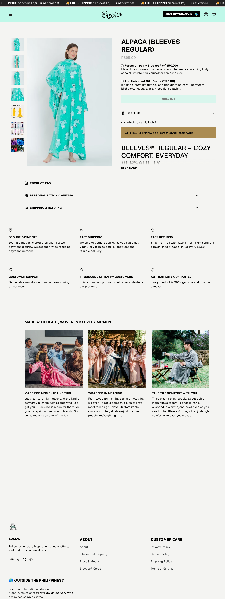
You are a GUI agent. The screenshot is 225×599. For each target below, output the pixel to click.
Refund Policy (160, 554)
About (84, 547)
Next (203, 358)
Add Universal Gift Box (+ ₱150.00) (149, 81)
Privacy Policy (160, 547)
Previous (27, 102)
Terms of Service (162, 568)
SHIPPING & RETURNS (46, 208)
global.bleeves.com (22, 593)
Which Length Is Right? (141, 122)
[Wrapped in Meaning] (117, 359)
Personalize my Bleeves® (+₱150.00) (151, 65)
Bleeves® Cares (90, 568)
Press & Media (89, 561)
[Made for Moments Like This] (54, 359)
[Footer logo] (13, 526)
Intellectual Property (93, 554)
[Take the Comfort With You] (181, 359)
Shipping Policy (161, 561)
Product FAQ (40, 183)
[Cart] (214, 14)
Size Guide (133, 113)
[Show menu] (10, 14)
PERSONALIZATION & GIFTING (51, 195)
